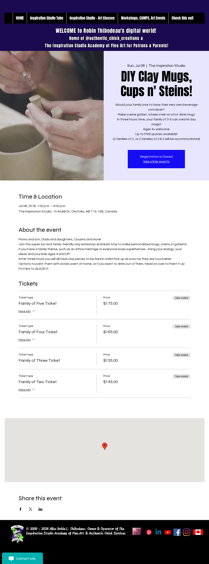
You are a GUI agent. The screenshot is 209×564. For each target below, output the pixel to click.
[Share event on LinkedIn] (40, 509)
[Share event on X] (30, 509)
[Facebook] (177, 532)
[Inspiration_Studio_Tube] (167, 532)
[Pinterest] (149, 532)
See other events (156, 161)
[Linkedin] (158, 532)
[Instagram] (186, 532)
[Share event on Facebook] (20, 509)
